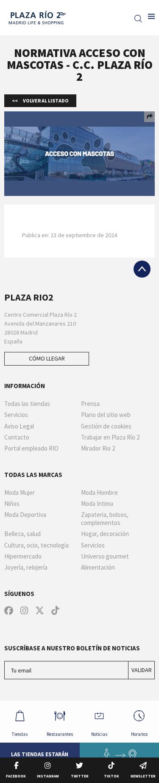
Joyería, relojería (25, 567)
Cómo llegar (47, 358)
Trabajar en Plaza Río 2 (110, 437)
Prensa (90, 404)
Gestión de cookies (106, 426)
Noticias (99, 734)
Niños (12, 504)
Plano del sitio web (106, 415)
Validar (141, 670)
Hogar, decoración (105, 534)
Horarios (139, 734)
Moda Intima (97, 504)
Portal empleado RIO (31, 448)
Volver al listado (45, 100)
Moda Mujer (19, 492)
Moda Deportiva (25, 515)
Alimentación (98, 567)
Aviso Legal (19, 426)
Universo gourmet (105, 556)
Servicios (16, 415)
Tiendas (20, 734)
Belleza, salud (22, 534)
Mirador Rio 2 (98, 448)
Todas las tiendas (27, 404)
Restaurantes (60, 734)
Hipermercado (23, 556)
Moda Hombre (99, 492)
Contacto (16, 437)
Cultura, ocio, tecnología (36, 545)
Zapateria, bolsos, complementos (104, 519)
